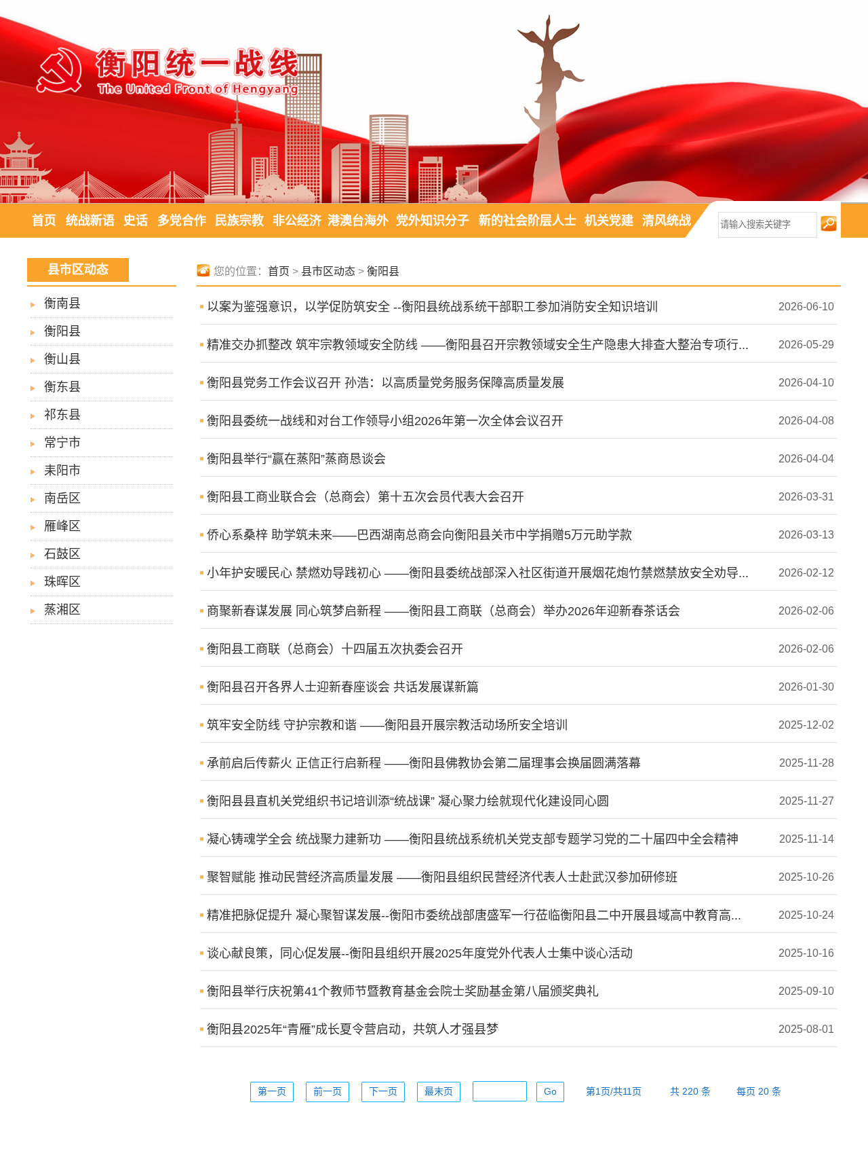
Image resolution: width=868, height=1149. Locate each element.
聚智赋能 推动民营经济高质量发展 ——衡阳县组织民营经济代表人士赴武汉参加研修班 (442, 877)
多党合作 (181, 220)
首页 (44, 220)
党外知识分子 (432, 220)
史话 (135, 220)
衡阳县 (62, 331)
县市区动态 (328, 271)
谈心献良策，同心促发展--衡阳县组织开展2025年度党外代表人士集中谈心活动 (420, 953)
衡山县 (62, 359)
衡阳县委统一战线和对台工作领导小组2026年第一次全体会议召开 (385, 421)
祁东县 (62, 415)
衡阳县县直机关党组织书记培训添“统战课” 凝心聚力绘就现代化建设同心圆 (408, 801)
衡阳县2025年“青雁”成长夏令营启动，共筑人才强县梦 (352, 1029)
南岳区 (62, 498)
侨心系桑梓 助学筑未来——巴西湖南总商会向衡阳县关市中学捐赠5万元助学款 (419, 535)
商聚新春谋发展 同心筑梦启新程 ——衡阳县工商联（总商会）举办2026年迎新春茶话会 (443, 611)
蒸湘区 (62, 610)
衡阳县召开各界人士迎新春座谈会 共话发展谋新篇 (343, 687)
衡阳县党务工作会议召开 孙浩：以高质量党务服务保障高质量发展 (385, 383)
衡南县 (62, 303)
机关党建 (609, 220)
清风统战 (666, 220)
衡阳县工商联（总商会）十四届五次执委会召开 (335, 649)
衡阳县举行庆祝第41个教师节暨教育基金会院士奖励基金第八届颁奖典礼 (403, 991)
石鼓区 (62, 554)
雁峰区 (62, 526)
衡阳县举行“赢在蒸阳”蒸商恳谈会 (296, 459)
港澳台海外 (358, 220)
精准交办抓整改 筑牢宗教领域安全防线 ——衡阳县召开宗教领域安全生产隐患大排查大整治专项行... (478, 345)
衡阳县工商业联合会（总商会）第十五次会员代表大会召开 (365, 497)
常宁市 (62, 443)
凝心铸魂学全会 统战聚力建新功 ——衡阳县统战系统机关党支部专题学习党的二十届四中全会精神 (472, 839)
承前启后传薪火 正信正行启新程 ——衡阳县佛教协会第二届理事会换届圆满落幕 (424, 763)
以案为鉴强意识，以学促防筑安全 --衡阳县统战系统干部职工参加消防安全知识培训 (432, 307)
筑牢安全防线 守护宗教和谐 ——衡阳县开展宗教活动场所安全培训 (387, 725)
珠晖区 (62, 582)
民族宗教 (239, 220)
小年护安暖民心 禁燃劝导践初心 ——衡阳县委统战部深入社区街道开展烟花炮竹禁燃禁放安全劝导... (478, 573)
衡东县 (62, 387)
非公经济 (297, 220)
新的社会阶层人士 (527, 220)
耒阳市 (62, 470)
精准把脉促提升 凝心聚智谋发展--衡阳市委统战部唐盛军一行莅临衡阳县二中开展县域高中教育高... (474, 915)
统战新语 (90, 220)
